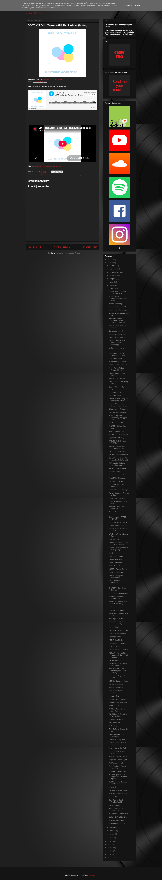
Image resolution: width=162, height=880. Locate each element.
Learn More (127, 5)
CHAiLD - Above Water (117, 451)
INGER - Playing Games (118, 569)
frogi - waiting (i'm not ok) (118, 522)
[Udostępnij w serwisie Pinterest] (61, 172)
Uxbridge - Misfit (115, 637)
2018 (110, 841)
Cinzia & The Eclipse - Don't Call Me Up (117, 447)
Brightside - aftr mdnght (118, 760)
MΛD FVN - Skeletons (117, 478)
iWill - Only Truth (115, 726)
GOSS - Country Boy (117, 740)
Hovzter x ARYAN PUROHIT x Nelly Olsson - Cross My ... (118, 321)
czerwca (113, 285)
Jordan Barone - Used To (118, 650)
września (113, 275)
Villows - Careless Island (118, 756)
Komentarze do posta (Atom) (68, 253)
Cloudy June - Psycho (117, 337)
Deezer (44, 166)
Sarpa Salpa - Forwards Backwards (118, 664)
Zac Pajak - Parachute (117, 334)
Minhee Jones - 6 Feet (117, 771)
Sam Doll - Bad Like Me (118, 307)
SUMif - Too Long (115, 304)
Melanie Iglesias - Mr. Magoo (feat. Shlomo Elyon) (118, 777)
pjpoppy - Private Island (118, 702)
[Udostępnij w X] (57, 172)
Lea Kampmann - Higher (118, 475)
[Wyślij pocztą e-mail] (52, 172)
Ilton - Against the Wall (117, 748)
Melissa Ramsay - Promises (116, 513)
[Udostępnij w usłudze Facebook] (59, 172)
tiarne (85, 175)
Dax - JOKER (114, 797)
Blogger (92, 875)
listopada (113, 269)
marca (112, 831)
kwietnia (113, 827)
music (51, 175)
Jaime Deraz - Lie (115, 559)
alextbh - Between (116, 684)
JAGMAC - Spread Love (118, 790)
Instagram (58, 79)
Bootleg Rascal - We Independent (116, 485)
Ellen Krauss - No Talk (117, 823)
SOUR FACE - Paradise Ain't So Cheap (118, 715)
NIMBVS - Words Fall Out (118, 455)
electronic (42, 175)
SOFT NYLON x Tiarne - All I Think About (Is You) (118, 583)
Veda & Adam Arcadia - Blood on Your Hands (118, 405)
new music (59, 175)
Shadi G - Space (115, 706)
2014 (110, 854)
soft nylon (75, 175)
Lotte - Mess (113, 627)
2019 (110, 838)
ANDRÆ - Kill (114, 539)
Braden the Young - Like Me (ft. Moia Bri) (118, 603)
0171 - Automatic (115, 563)
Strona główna (62, 247)
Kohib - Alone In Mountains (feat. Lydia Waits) (118, 298)
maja (112, 288)
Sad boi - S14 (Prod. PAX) (119, 630)
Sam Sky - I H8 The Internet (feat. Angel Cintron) (117, 671)
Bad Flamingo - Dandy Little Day (117, 767)
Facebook (46, 79)
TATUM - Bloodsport (116, 820)
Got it (137, 5)
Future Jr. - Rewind (116, 607)
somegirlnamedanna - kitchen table (117, 597)
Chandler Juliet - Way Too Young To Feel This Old (118, 400)
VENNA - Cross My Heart (118, 681)
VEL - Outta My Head (117, 431)
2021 (110, 260)
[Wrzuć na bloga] (55, 172)
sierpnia (113, 279)
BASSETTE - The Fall (117, 378)
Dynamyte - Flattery (116, 438)
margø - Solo (114, 696)
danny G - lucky (115, 471)
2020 (110, 263)
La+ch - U (112, 787)
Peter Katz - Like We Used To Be (117, 809)
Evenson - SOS (115, 395)
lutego (112, 834)
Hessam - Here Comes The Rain (117, 508)
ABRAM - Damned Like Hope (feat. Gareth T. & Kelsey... (118, 655)
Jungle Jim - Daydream (118, 498)
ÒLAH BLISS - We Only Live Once (118, 530)
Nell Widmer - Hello (116, 763)
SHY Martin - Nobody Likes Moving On (117, 464)
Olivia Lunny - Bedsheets (118, 409)
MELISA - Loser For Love (118, 593)
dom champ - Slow (116, 392)
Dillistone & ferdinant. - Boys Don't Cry (117, 623)
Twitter (52, 79)
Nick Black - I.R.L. (115, 723)
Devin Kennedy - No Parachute (116, 735)
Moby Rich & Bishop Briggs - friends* (116, 369)
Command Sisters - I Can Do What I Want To (118, 543)
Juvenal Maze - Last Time (118, 526)
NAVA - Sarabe (114, 805)
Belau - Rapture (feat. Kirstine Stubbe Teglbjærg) (117, 343)
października (115, 272)
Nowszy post (34, 247)
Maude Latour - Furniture (118, 699)
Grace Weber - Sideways (118, 490)
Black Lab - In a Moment (118, 423)
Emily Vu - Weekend (116, 572)
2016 (110, 848)
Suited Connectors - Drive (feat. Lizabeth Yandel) (118, 459)
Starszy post (90, 247)
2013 (110, 857)
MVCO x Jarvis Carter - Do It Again (118, 710)
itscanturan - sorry (116, 556)
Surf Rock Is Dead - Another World (116, 801)
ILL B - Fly (113, 553)
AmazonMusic (52, 166)
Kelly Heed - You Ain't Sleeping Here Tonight (118, 354)
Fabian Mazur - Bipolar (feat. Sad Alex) (117, 292)
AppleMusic (37, 166)
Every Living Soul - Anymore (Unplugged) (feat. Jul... (118, 418)
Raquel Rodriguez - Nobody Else (116, 577)
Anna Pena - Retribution (118, 310)
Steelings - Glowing (116, 619)
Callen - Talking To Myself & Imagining (118, 549)
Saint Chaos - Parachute (118, 643)
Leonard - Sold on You (117, 481)
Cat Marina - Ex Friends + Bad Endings (118, 783)
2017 (110, 844)
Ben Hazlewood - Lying (117, 412)
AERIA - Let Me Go (116, 640)
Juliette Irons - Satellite (117, 633)
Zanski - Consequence (117, 468)
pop (67, 175)
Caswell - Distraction (116, 719)
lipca (111, 282)
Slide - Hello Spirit (115, 566)
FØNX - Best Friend (116, 660)
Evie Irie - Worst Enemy (118, 793)
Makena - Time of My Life (118, 434)
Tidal (59, 166)
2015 (110, 851)
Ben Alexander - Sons (117, 331)
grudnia (113, 266)
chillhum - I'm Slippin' (117, 610)
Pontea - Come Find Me (118, 365)
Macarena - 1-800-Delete (118, 814)
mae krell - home (115, 358)
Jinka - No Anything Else (118, 817)
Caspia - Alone (114, 646)
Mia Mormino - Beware (117, 361)
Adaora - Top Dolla (116, 687)
